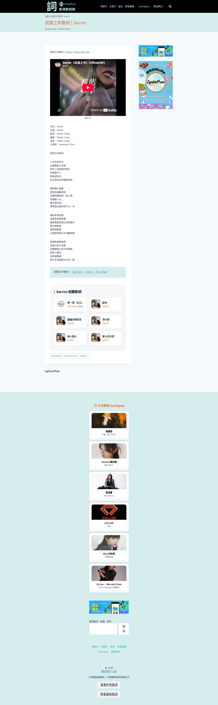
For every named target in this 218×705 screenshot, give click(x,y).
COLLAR (109, 523)
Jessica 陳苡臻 (109, 461)
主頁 (47, 16)
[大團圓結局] (109, 542)
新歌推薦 (121, 646)
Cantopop (56, 356)
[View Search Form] (170, 6)
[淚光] (109, 512)
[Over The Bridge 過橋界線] (109, 573)
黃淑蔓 (109, 492)
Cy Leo (100, 584)
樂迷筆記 (115, 651)
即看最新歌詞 (109, 694)
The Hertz (72, 306)
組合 (120, 6)
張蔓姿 (109, 431)
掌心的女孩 (108, 336)
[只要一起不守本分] (109, 420)
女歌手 (112, 6)
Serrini (69, 52)
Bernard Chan (114, 584)
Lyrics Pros (52, 371)
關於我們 (105, 671)
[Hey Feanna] (109, 481)
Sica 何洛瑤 (109, 553)
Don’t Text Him (82, 52)
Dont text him (70, 356)
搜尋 (123, 629)
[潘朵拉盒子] (109, 451)
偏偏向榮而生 (74, 319)
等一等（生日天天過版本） (75, 302)
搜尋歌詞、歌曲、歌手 (100, 621)
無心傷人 (72, 336)
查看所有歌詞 (109, 684)
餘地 (104, 302)
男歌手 (104, 6)
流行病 (105, 319)
